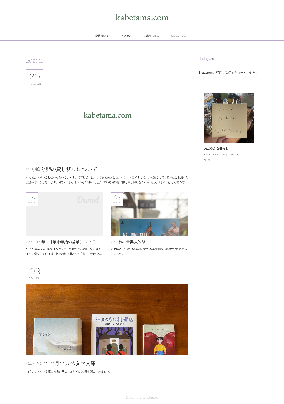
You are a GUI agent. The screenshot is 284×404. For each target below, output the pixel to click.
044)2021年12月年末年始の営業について (60, 242)
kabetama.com (180, 35)
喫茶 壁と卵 (102, 35)
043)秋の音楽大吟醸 (128, 242)
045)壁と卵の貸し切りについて (62, 169)
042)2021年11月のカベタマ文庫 (61, 363)
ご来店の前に (151, 35)
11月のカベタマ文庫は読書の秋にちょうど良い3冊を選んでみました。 (69, 371)
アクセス (126, 35)
